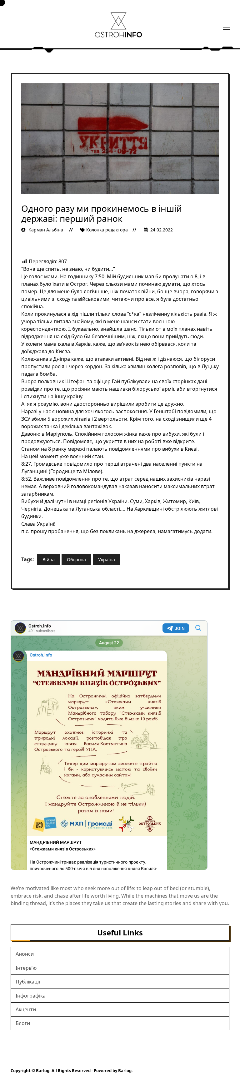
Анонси (25, 953)
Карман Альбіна (45, 230)
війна (48, 559)
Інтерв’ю (26, 967)
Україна (106, 559)
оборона (76, 559)
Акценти (26, 1009)
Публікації (28, 981)
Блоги (23, 1023)
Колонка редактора (107, 230)
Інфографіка (31, 995)
